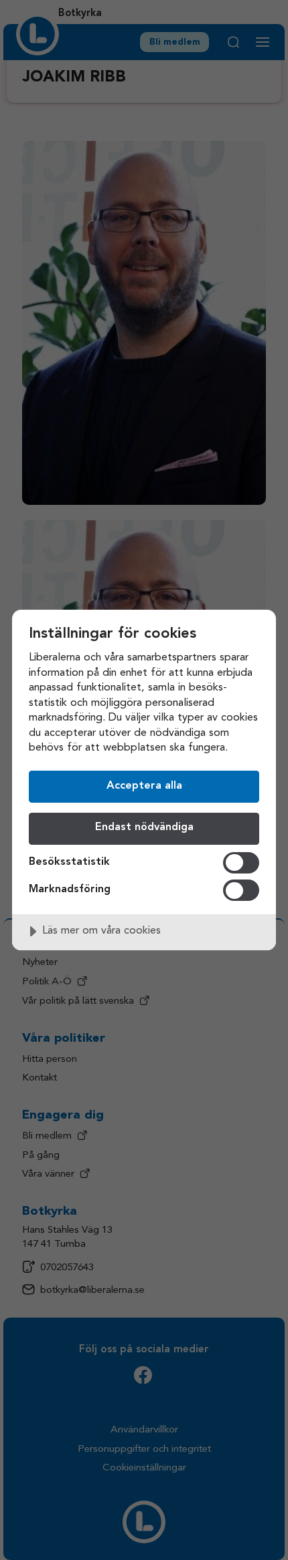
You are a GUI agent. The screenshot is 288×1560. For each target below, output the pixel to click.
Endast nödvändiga (144, 827)
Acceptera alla (144, 786)
